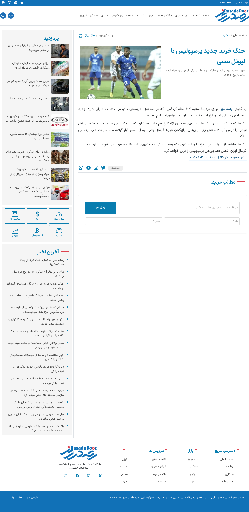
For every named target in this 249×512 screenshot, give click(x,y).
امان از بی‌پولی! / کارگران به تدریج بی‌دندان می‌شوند (29, 48)
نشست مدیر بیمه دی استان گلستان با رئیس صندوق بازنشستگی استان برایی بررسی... (37, 404)
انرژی (125, 459)
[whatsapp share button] (81, 168)
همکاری (229, 474)
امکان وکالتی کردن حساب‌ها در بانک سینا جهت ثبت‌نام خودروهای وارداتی (36, 345)
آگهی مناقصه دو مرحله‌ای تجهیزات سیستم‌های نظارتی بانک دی (37, 357)
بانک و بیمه (165, 15)
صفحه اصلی (240, 35)
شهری (83, 15)
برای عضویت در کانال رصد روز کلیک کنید (218, 157)
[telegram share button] (15, 3)
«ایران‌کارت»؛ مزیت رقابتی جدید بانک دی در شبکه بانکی (38, 369)
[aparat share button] (3, 3)
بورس (151, 15)
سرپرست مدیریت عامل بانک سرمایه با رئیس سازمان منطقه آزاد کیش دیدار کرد (37, 392)
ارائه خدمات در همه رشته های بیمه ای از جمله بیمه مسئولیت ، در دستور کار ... (36, 428)
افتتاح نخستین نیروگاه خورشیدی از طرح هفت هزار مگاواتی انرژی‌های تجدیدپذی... (36, 309)
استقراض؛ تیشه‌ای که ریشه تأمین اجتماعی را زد (30, 136)
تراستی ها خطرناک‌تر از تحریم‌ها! (30, 99)
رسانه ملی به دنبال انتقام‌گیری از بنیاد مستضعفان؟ (42, 262)
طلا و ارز (193, 459)
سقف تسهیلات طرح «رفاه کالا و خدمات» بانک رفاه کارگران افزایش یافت (37, 333)
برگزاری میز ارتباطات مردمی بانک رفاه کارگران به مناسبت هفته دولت (36, 321)
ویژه (125, 482)
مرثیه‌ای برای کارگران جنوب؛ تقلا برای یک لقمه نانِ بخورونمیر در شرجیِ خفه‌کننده (28, 156)
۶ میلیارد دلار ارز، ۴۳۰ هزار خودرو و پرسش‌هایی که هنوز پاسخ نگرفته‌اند (28, 118)
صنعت (130, 15)
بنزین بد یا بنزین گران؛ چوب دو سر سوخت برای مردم (28, 83)
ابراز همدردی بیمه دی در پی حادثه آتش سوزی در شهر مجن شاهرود (36, 416)
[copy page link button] (86, 35)
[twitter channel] (100, 476)
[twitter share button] (22, 3)
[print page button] (80, 35)
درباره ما (229, 467)
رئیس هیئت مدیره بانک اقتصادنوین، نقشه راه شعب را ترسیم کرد (36, 381)
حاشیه (226, 35)
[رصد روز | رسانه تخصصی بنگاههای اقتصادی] (232, 15)
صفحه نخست (201, 15)
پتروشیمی (117, 15)
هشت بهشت (15, 498)
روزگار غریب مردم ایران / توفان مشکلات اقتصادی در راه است (31, 65)
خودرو (141, 15)
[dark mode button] (11, 15)
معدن (104, 15)
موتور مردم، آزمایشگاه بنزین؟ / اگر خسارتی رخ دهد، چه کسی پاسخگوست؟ (29, 191)
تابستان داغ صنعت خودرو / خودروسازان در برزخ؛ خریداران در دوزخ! (30, 174)
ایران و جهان (182, 15)
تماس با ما (227, 482)
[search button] (3, 15)
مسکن (94, 15)
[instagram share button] (9, 3)
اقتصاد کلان (159, 459)
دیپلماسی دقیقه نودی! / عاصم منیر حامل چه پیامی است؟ (37, 297)
